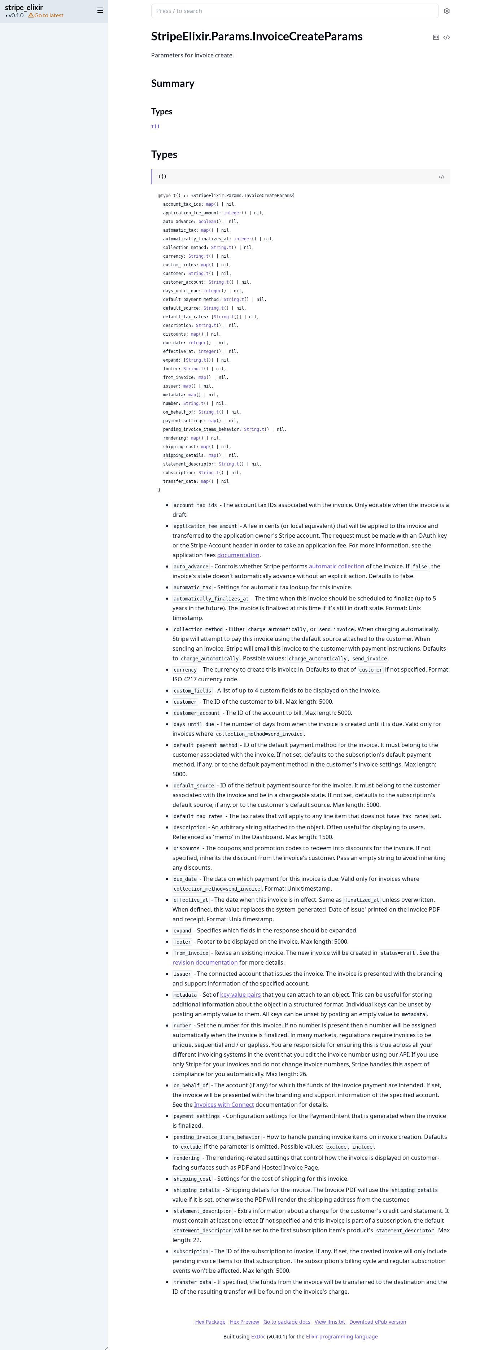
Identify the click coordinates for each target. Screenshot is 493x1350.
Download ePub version (377, 1321)
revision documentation (205, 962)
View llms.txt (330, 1321)
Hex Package (210, 1321)
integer (232, 212)
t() (155, 126)
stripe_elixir (24, 7)
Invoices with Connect (224, 1105)
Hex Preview (244, 1321)
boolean (207, 221)
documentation (238, 555)
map (210, 204)
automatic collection (337, 566)
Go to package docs (286, 1322)
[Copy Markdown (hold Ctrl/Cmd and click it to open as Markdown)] (436, 32)
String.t (221, 247)
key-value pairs (240, 995)
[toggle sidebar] (99, 10)
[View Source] (446, 32)
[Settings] (446, 11)
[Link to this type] (144, 177)
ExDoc (258, 1336)
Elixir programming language (342, 1336)
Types (162, 111)
